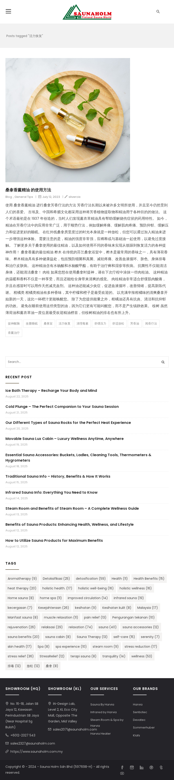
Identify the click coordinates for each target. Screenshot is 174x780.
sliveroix (74, 197)
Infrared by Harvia (103, 712)
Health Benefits (149, 578)
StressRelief (52, 656)
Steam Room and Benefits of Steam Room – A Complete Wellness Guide (72, 508)
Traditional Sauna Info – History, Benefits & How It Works (57, 476)
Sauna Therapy (92, 637)
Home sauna (21, 598)
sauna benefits (23, 637)
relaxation (81, 627)
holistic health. (57, 588)
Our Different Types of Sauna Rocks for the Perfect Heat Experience (68, 422)
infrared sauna (129, 598)
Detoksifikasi (56, 578)
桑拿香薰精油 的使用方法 (28, 190)
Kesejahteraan (53, 607)
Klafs (136, 735)
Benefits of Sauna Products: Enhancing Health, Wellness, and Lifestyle (69, 524)
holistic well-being (96, 588)
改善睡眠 (32, 323)
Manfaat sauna (23, 617)
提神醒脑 (14, 323)
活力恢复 (64, 323)
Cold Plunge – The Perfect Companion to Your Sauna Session (62, 406)
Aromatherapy (22, 578)
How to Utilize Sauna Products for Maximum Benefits (54, 540)
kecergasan (20, 607)
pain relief (95, 617)
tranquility (114, 656)
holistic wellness (136, 588)
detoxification (91, 578)
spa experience (71, 646)
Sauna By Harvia (102, 704)
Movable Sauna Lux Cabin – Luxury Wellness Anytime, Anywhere (64, 438)
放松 (33, 666)
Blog (8, 197)
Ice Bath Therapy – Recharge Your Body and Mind (51, 390)
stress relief (21, 656)
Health (120, 578)
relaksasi (52, 627)
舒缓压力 (100, 323)
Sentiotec (140, 712)
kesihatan (86, 607)
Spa (44, 646)
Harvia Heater (100, 733)
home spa (51, 598)
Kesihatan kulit (116, 607)
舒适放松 (118, 323)
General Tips (23, 197)
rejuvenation (22, 627)
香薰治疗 (14, 333)
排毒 (14, 666)
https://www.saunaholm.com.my (36, 751)
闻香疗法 (151, 323)
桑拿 (52, 666)
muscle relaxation (61, 617)
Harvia (138, 704)
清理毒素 (82, 323)
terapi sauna (83, 656)
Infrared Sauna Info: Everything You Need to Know (51, 492)
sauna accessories (141, 627)
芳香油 (134, 323)
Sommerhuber (144, 727)
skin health (20, 646)
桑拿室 (48, 323)
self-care (124, 637)
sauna (108, 627)
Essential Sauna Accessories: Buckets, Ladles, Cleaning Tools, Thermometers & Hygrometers (78, 457)
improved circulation (88, 598)
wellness (141, 656)
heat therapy (22, 588)
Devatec (139, 720)
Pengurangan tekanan (133, 617)
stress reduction (141, 646)
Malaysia (147, 607)
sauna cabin (58, 637)
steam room (106, 646)
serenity (150, 637)
